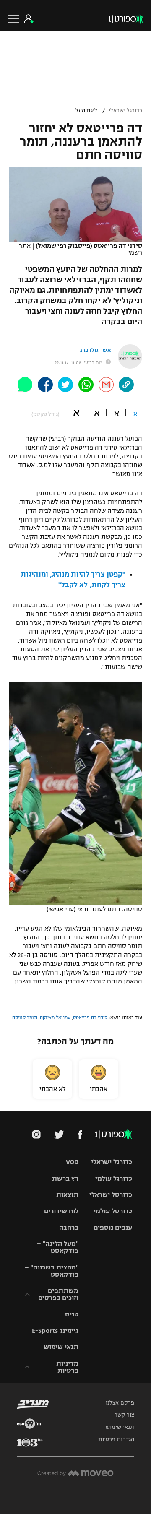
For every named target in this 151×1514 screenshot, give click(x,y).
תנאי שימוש (61, 1346)
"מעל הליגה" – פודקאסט (57, 1247)
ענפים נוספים (113, 1227)
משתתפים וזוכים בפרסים (58, 1294)
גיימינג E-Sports (55, 1330)
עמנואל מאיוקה (55, 1017)
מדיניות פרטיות (67, 1367)
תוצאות (67, 1194)
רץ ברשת (65, 1178)
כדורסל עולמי (113, 1211)
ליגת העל (86, 111)
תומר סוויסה (24, 1017)
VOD (72, 1161)
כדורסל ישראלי (110, 1194)
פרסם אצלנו (120, 1403)
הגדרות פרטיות (116, 1439)
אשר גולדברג (95, 350)
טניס (71, 1314)
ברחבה (68, 1227)
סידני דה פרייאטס (90, 1017)
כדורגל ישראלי (125, 111)
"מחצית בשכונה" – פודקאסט (51, 1271)
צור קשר (124, 1415)
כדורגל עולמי (113, 1178)
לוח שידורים (61, 1211)
